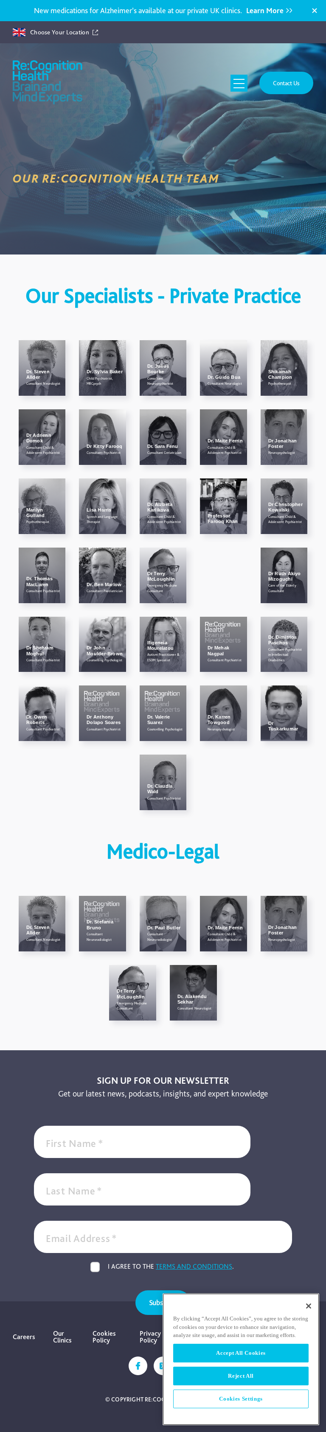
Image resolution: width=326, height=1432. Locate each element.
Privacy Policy (150, 1336)
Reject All (241, 1376)
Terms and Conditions (194, 1266)
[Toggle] (238, 83)
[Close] (315, 11)
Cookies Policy (104, 1336)
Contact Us (286, 83)
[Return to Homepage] (47, 83)
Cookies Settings (241, 1399)
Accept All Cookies (241, 1353)
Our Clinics (62, 1336)
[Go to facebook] (138, 1365)
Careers (24, 1337)
